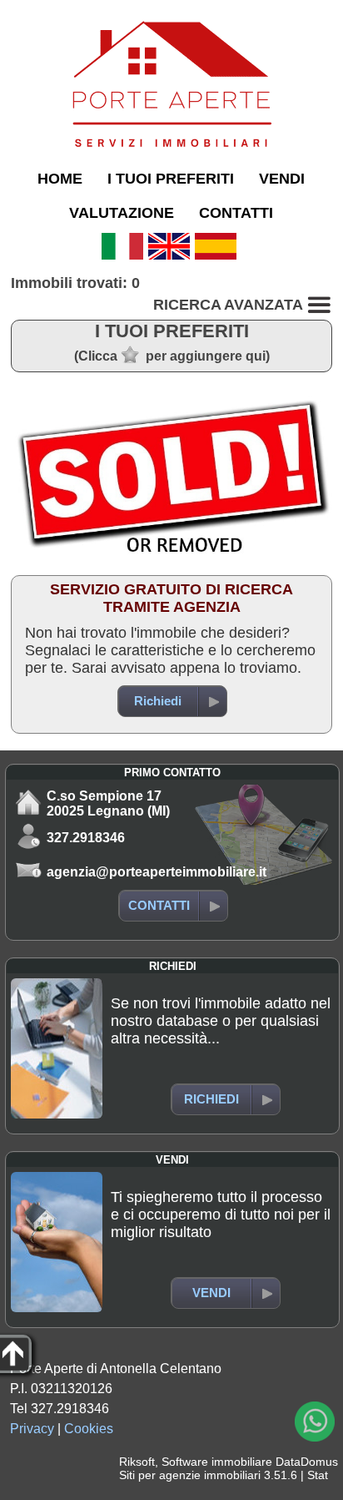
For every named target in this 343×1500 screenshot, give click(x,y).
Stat (317, 1475)
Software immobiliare (217, 1461)
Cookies (88, 1429)
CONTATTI (236, 213)
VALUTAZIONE (121, 213)
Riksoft (137, 1461)
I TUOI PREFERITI (170, 178)
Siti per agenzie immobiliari (190, 1475)
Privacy (32, 1429)
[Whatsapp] (315, 1422)
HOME (59, 178)
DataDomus (307, 1461)
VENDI (282, 178)
